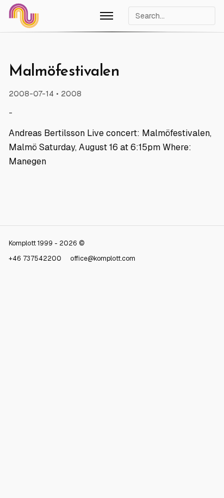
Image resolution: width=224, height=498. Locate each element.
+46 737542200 (35, 258)
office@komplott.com (102, 258)
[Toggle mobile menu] (106, 15)
